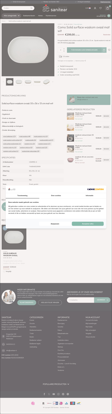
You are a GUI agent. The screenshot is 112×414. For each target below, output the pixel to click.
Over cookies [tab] (56, 195)
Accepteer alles (88, 224)
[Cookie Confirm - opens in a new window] (95, 189)
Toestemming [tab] (22, 195)
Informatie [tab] (89, 195)
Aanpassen (55, 224)
